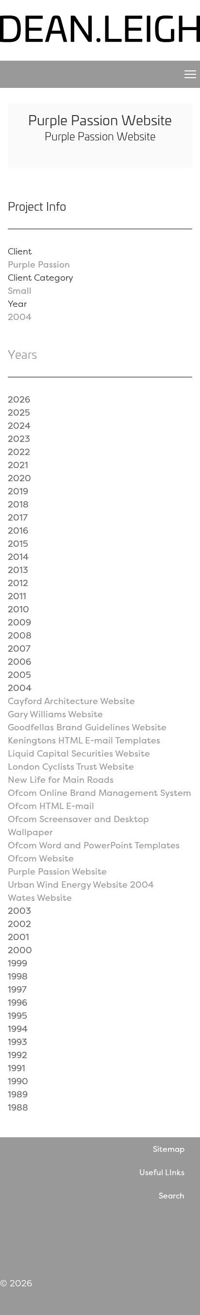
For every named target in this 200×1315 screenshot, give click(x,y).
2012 (18, 583)
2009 (19, 622)
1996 (17, 1002)
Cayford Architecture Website (71, 701)
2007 (19, 648)
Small (20, 291)
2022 (19, 452)
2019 (18, 491)
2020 (19, 478)
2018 (18, 504)
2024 (19, 426)
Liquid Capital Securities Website (79, 753)
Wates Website (40, 898)
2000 (20, 950)
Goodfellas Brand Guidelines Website (87, 727)
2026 (19, 399)
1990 (18, 1081)
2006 (19, 662)
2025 (19, 412)
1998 (18, 976)
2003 (19, 911)
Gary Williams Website (55, 714)
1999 (17, 963)
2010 (18, 609)
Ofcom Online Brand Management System (99, 793)
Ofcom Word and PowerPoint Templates (94, 845)
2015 (18, 544)
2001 (18, 937)
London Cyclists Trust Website (71, 766)
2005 (19, 675)
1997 (17, 989)
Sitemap (168, 1149)
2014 (18, 557)
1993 (17, 1042)
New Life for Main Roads (61, 780)
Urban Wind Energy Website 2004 (81, 884)
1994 (18, 1029)
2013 (18, 570)
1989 (18, 1094)
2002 (19, 924)
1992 (17, 1055)
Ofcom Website (41, 858)
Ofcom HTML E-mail (51, 806)
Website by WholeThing (50, 1247)
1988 (18, 1107)
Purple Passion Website (57, 871)
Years (22, 354)
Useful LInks (161, 1172)
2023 (19, 439)
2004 (20, 317)
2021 (18, 465)
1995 (17, 1016)
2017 (18, 517)
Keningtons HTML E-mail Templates (84, 740)
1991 (16, 1068)
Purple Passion (39, 264)
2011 (17, 596)
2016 (18, 530)
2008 (20, 635)
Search (171, 1195)
